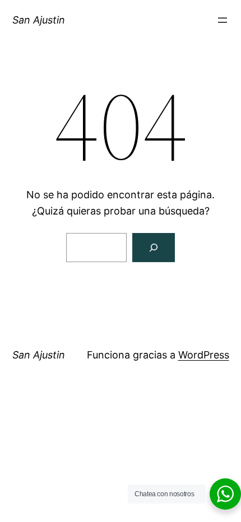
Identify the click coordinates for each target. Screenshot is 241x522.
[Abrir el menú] (222, 20)
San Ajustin (38, 20)
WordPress (203, 355)
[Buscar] (153, 247)
